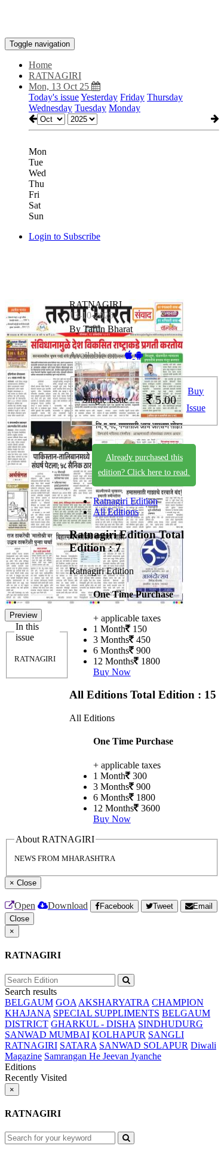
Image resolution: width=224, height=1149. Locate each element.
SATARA (78, 1045)
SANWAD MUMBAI (47, 1034)
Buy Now (112, 672)
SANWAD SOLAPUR (143, 1045)
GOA (66, 1002)
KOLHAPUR (119, 1034)
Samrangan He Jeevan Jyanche (102, 1056)
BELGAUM (29, 1002)
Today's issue (54, 97)
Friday (132, 97)
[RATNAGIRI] (112, 20)
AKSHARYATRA (113, 1002)
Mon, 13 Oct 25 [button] (60, 86)
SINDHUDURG (170, 1024)
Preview (23, 615)
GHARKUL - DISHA (93, 1024)
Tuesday (90, 108)
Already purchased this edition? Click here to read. (144, 465)
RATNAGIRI (31, 1045)
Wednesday (50, 108)
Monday (124, 108)
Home (40, 65)
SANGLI (166, 1034)
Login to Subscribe (64, 236)
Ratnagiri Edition (125, 501)
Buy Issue (195, 399)
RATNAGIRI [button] (55, 76)
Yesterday (99, 97)
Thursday (165, 97)
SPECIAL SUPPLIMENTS (106, 1013)
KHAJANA (28, 1013)
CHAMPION (178, 1002)
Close (19, 918)
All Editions (116, 512)
